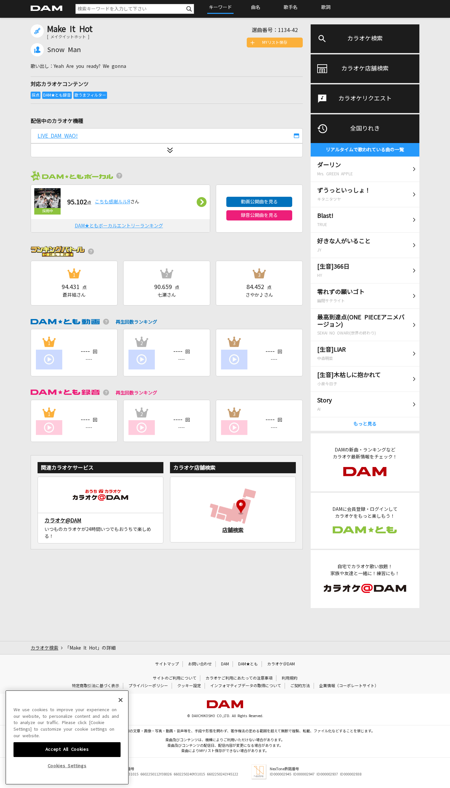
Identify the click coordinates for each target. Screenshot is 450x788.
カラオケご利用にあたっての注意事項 (239, 678)
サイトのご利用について (174, 678)
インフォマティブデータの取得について (245, 686)
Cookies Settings (67, 766)
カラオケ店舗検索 (365, 69)
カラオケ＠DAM (281, 664)
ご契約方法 (300, 686)
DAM (225, 664)
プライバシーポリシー (148, 686)
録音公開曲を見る (259, 215)
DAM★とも (248, 664)
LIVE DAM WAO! (58, 135)
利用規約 (289, 678)
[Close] (120, 700)
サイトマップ (167, 664)
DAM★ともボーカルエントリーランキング (119, 225)
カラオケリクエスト (365, 99)
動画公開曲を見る (259, 201)
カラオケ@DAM (62, 520)
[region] (67, 737)
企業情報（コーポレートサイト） (349, 686)
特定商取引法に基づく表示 (95, 686)
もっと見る (365, 424)
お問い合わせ (200, 664)
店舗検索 (232, 530)
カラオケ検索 (365, 39)
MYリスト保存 (274, 42)
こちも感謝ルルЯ (112, 201)
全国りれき (365, 128)
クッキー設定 (189, 686)
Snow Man (64, 49)
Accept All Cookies (67, 749)
